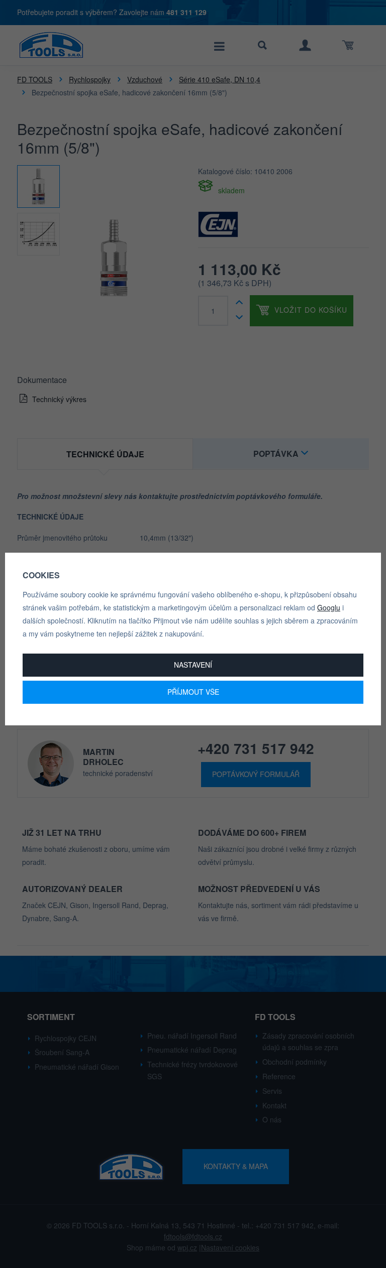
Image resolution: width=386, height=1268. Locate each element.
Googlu (328, 607)
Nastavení (193, 665)
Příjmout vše (193, 692)
